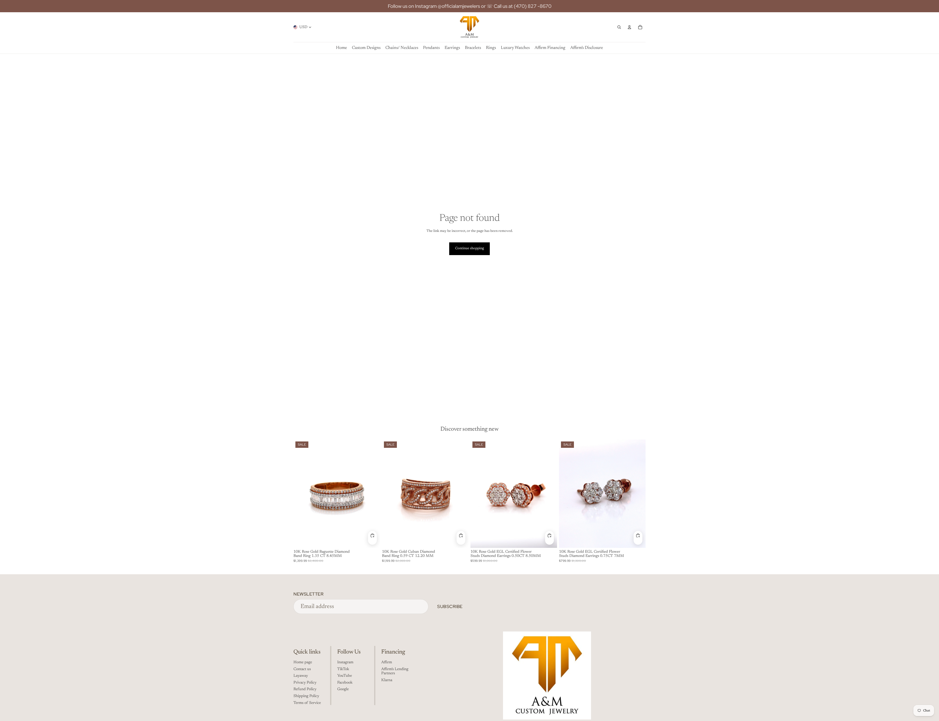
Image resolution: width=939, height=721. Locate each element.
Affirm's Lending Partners (394, 671)
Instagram (345, 662)
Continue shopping (469, 248)
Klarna (386, 680)
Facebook (345, 683)
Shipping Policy (306, 696)
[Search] (619, 27)
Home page (302, 662)
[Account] (629, 27)
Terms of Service (307, 703)
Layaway (300, 676)
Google (343, 689)
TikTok (343, 669)
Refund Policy (304, 689)
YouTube (344, 676)
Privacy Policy (304, 683)
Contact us (302, 669)
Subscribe (450, 606)
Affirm (386, 662)
